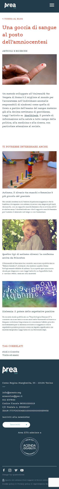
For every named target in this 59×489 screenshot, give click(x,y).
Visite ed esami (10, 355)
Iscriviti (15, 425)
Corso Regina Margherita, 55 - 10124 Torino (27, 383)
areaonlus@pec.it (12, 396)
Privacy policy (23, 484)
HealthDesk (31, 115)
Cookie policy (8, 484)
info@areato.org (11, 392)
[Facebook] (3, 471)
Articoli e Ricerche (14, 51)
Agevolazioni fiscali (42, 484)
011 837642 (8, 400)
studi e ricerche (10, 352)
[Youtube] (21, 471)
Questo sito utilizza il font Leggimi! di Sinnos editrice (27, 480)
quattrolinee (18, 475)
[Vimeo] (15, 471)
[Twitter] (9, 471)
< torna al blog (12, 19)
